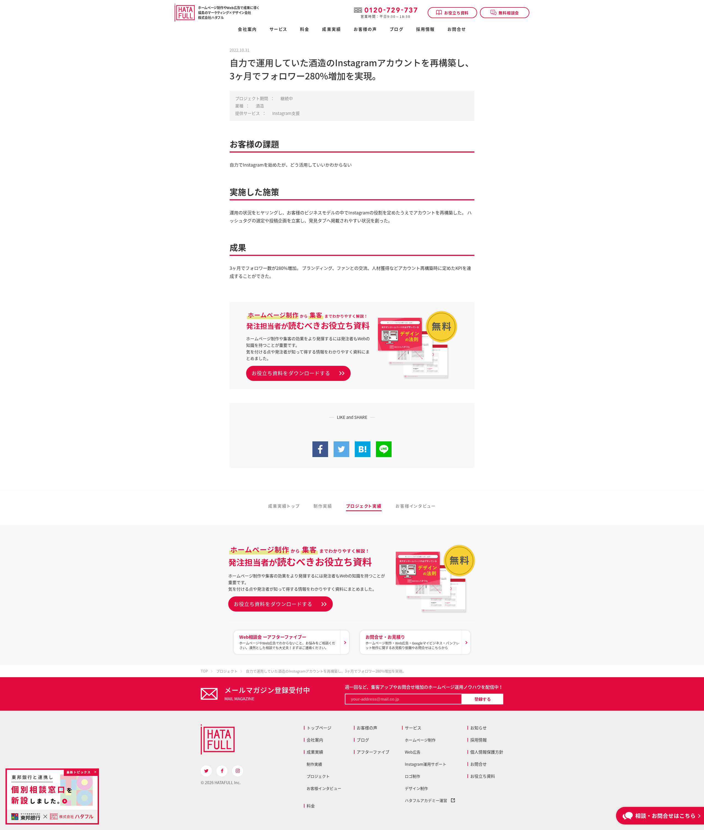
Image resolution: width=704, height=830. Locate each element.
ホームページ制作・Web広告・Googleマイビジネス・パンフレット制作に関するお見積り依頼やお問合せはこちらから (412, 641)
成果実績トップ (284, 506)
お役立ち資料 (456, 12)
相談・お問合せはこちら (665, 816)
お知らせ (478, 728)
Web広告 (412, 752)
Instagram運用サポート (425, 764)
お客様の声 (365, 29)
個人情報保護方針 (486, 752)
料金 (311, 806)
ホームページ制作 (420, 740)
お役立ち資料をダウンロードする (291, 373)
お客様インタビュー (415, 506)
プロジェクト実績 (364, 506)
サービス (413, 728)
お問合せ (456, 29)
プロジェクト (318, 776)
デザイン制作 (416, 788)
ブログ (396, 29)
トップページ (319, 728)
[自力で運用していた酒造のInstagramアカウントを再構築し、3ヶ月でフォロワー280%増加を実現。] (362, 454)
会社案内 (247, 29)
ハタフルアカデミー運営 (428, 800)
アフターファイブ (373, 752)
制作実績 (323, 506)
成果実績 (331, 29)
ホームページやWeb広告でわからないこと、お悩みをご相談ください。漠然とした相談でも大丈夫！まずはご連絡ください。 (287, 641)
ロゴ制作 (412, 776)
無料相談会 (509, 12)
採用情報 (425, 29)
